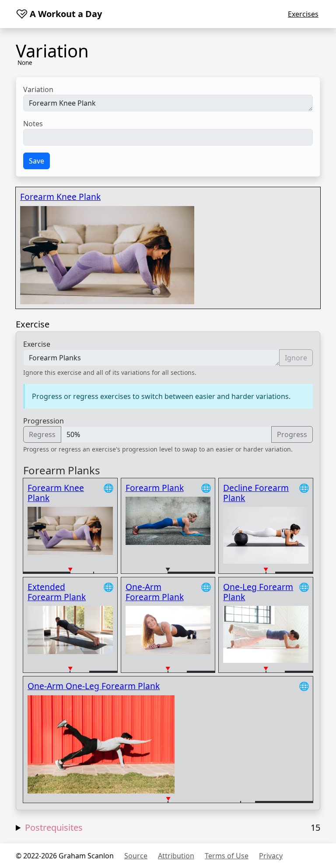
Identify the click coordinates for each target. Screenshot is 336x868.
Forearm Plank (155, 488)
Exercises (303, 14)
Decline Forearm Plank (256, 493)
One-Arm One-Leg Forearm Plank (94, 686)
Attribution (176, 856)
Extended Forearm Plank (57, 592)
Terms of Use (226, 856)
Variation (38, 89)
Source (135, 856)
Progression (43, 421)
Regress (42, 434)
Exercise (36, 344)
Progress (292, 434)
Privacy (271, 856)
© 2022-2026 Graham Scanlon (65, 856)
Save (36, 161)
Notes (33, 123)
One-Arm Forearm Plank (155, 592)
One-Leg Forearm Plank (258, 592)
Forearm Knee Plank (60, 197)
